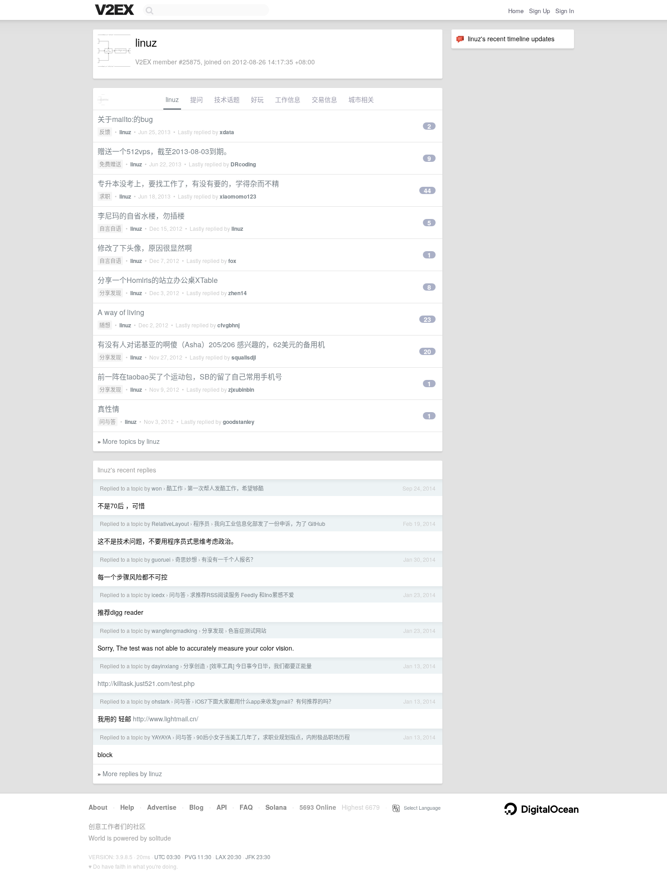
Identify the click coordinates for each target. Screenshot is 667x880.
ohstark (161, 701)
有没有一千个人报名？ (228, 559)
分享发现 (110, 293)
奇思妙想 (186, 559)
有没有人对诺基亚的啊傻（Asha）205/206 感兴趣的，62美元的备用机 (211, 344)
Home (516, 10)
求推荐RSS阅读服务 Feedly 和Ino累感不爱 (242, 594)
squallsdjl (243, 357)
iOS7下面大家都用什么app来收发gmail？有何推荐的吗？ (264, 701)
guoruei (161, 559)
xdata (227, 132)
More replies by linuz (132, 773)
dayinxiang (165, 666)
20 (427, 351)
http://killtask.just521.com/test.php (146, 683)
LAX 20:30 (228, 857)
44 (427, 190)
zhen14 (237, 293)
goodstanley (239, 422)
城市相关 (361, 99)
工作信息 (287, 99)
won (157, 488)
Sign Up (539, 10)
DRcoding (243, 164)
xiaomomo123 (238, 196)
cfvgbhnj (228, 325)
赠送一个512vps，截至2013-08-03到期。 (164, 151)
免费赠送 (110, 164)
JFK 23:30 (257, 857)
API (221, 807)
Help (127, 807)
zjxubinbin (241, 389)
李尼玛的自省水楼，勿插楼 (141, 215)
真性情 (108, 409)
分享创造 (194, 666)
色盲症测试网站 (247, 630)
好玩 (257, 99)
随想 (104, 325)
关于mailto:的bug (125, 119)
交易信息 (324, 99)
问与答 (107, 421)
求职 (104, 196)
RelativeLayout (170, 523)
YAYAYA (161, 737)
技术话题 (227, 99)
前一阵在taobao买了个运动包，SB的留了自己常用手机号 (190, 376)
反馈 (104, 132)
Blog (196, 807)
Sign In (564, 10)
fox (232, 261)
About (98, 807)
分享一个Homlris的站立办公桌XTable (158, 280)
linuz (172, 99)
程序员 (201, 523)
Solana (276, 807)
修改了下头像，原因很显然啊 (145, 248)
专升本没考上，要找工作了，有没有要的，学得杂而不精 (188, 183)
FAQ (246, 807)
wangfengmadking (174, 630)
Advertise (162, 807)
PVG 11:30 (198, 857)
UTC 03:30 (167, 857)
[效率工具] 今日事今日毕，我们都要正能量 (261, 666)
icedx (158, 594)
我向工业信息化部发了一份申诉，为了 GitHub (269, 523)
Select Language (420, 807)
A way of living (121, 312)
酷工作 (175, 488)
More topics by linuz (131, 441)
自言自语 (110, 228)
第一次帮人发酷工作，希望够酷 (225, 488)
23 (427, 319)
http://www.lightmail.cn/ (165, 718)
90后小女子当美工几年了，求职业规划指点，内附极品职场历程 (273, 737)
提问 (196, 99)
